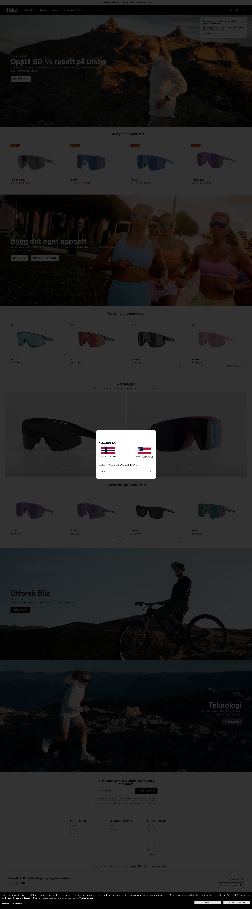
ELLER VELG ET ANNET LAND (118, 464)
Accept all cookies (237, 902)
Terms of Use (30, 898)
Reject (208, 902)
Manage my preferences (12, 903)
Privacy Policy (12, 898)
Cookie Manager (87, 898)
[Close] (152, 434)
